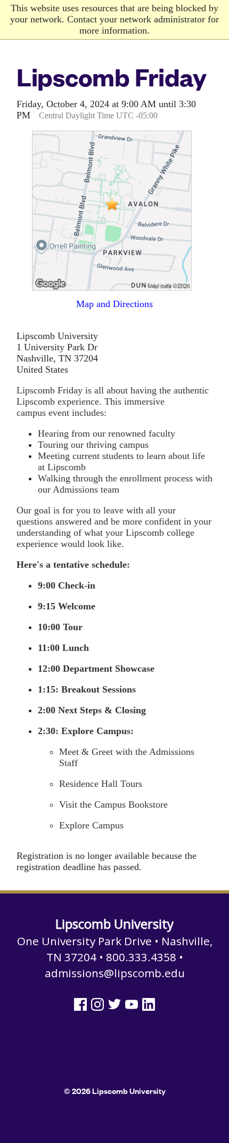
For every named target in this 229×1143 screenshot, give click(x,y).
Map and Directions (114, 304)
